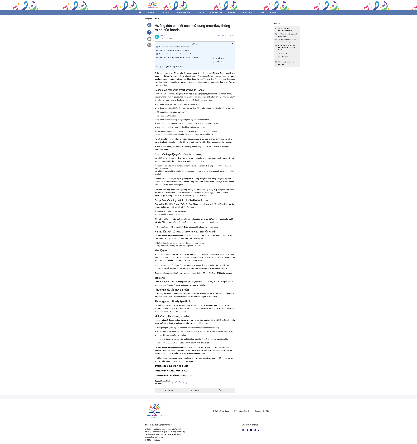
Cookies (258, 411)
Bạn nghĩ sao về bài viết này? (162, 382)
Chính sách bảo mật (241, 411)
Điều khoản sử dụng (221, 411)
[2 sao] (176, 382)
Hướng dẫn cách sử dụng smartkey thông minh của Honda (286, 47)
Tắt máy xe (284, 57)
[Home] (149, 25)
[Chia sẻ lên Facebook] (149, 32)
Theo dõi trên (222, 36)
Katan (163, 36)
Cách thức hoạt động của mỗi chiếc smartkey (287, 35)
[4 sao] (182, 382)
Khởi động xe (285, 53)
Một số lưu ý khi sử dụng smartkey (286, 63)
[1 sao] (173, 382)
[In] (149, 45)
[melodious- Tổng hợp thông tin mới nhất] (152, 5)
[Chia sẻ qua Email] (149, 39)
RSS (267, 411)
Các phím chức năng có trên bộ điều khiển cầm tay (288, 41)
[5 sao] (186, 382)
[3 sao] (179, 382)
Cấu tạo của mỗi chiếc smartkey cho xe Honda (285, 29)
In (222, 390)
